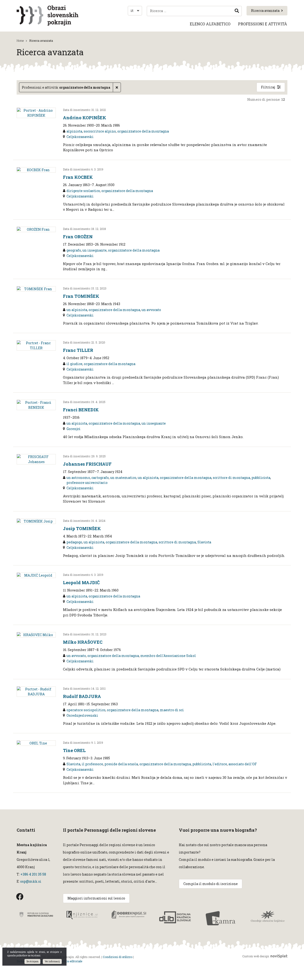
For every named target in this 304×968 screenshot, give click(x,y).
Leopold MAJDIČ (81, 582)
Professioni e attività (262, 23)
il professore (92, 764)
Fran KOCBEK (78, 177)
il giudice (74, 364)
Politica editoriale (70, 961)
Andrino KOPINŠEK (84, 117)
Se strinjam (32, 961)
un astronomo (78, 477)
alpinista (74, 131)
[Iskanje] (237, 11)
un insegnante (94, 250)
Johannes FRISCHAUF (87, 464)
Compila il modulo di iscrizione (210, 883)
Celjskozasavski (80, 136)
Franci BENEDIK (81, 410)
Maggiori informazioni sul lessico (96, 898)
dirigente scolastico (83, 190)
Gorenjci (73, 429)
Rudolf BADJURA (82, 696)
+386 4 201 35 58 (33, 874)
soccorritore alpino (100, 131)
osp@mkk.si (30, 881)
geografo (73, 250)
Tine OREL (74, 750)
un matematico (123, 477)
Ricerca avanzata (265, 10)
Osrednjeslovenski (82, 715)
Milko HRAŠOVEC (82, 642)
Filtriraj (268, 87)
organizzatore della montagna (143, 131)
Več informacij (52, 961)
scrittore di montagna (231, 477)
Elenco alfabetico (210, 23)
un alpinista (76, 309)
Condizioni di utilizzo (117, 957)
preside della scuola (121, 764)
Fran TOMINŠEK (81, 296)
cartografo (100, 477)
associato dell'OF (242, 764)
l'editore (220, 764)
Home (20, 40)
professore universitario (87, 482)
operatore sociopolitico (85, 710)
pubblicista (261, 477)
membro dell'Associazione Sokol (168, 655)
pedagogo (74, 542)
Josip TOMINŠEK (82, 528)
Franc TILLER (78, 350)
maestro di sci (172, 710)
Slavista (204, 542)
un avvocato (151, 309)
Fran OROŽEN (78, 236)
